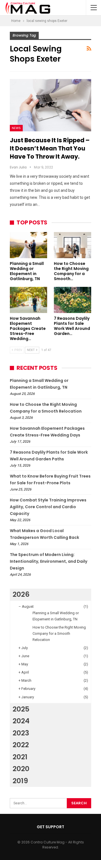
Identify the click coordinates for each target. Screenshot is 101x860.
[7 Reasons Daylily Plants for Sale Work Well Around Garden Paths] (72, 300)
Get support (50, 827)
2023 (21, 733)
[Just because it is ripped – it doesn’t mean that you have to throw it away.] (50, 105)
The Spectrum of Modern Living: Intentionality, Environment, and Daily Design (48, 561)
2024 (21, 721)
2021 (20, 757)
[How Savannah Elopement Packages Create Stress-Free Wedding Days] (28, 300)
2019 (20, 781)
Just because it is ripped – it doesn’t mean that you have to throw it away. (49, 148)
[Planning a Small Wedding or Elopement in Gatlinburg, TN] (28, 245)
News (16, 128)
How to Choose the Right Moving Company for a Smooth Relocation (59, 633)
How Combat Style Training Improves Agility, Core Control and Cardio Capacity (48, 506)
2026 (21, 594)
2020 (21, 769)
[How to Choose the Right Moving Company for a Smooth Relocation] (72, 245)
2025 (21, 709)
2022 (21, 745)
